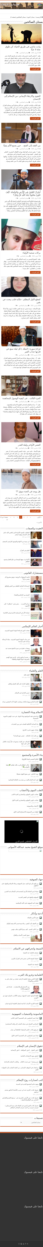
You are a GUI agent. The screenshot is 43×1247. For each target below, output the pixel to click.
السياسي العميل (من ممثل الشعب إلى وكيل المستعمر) (22, 1024)
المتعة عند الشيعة (33, 964)
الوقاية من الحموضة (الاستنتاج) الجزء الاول (25, 812)
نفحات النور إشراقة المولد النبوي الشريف (17, 630)
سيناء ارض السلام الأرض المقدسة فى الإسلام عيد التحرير (21, 891)
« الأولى (39, 517)
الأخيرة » (39, 522)
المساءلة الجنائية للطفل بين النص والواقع (17, 586)
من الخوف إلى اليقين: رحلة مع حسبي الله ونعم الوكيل (22, 923)
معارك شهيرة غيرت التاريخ (30, 730)
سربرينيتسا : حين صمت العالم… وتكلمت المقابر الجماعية (21, 1062)
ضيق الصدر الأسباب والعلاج (22, 935)
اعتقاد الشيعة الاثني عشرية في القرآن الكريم (24, 958)
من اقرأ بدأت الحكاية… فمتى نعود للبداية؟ (25, 736)
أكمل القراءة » (35, 69)
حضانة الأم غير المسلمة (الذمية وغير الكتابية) (16, 613)
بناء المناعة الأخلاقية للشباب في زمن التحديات (24, 724)
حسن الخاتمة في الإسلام (22, 693)
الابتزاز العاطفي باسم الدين (26, 841)
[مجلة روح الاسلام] (21, 5)
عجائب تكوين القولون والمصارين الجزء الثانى (24, 794)
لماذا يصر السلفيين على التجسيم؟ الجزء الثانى (24, 1018)
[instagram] (19, 1243)
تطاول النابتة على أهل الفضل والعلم (19, 684)
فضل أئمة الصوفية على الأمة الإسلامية (27, 903)
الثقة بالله (27, 675)
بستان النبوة (31, 17)
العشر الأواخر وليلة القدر (29, 445)
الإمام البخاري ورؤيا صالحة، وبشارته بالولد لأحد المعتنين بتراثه (20, 702)
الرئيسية (38, 17)
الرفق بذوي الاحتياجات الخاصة (29, 1056)
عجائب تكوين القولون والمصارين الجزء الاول (25, 800)
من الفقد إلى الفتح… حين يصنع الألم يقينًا (22, 145)
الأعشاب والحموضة (32, 806)
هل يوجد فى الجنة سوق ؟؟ (28, 491)
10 (7, 520)
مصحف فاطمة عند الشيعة (30, 953)
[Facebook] (25, 1243)
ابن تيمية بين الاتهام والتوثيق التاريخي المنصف (16, 541)
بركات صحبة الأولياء (32, 253)
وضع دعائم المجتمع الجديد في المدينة (27, 1084)
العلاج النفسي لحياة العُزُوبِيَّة (30, 759)
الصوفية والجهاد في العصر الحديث (28, 897)
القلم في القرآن (25, 550)
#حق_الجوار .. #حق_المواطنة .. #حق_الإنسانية (24, 1050)
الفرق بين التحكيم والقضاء (22, 595)
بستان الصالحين (24, 53)
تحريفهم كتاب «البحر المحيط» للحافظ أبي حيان (24, 1030)
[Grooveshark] (21, 1243)
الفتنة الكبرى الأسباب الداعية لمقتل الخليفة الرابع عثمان (21, 1003)
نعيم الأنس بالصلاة (32, 917)
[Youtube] (23, 1243)
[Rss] (27, 1243)
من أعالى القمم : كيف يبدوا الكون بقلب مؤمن (24, 929)
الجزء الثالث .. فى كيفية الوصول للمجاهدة (22, 398)
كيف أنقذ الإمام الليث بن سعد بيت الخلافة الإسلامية (23, 780)
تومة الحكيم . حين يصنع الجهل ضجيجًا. (27, 774)
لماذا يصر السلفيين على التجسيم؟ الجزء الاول (24, 1035)
